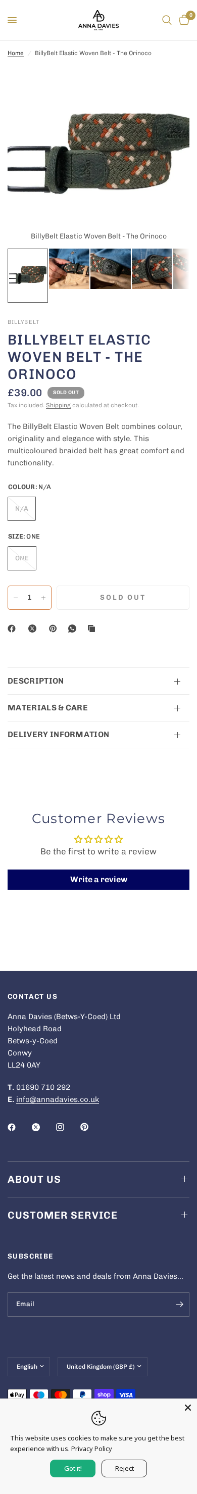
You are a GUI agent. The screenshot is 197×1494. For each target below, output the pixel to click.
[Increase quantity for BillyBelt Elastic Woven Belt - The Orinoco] (43, 597)
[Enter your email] (179, 1304)
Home (16, 53)
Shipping (58, 405)
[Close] (188, 1408)
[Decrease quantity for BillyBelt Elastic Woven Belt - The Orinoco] (15, 597)
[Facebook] (14, 628)
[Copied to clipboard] (93, 628)
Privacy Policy (91, 1448)
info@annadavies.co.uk (57, 1099)
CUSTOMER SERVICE (63, 1215)
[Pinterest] (55, 628)
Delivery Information (58, 734)
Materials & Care (48, 707)
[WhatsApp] (74, 628)
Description (36, 681)
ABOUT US (34, 1179)
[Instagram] (67, 1127)
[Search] (167, 20)
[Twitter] (43, 1127)
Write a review (98, 879)
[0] (182, 20)
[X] (34, 628)
